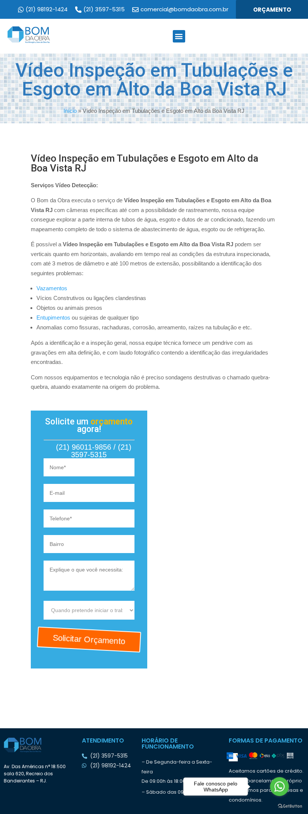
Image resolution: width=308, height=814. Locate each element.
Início (70, 111)
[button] (179, 36)
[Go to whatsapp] (279, 786)
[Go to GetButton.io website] (290, 806)
